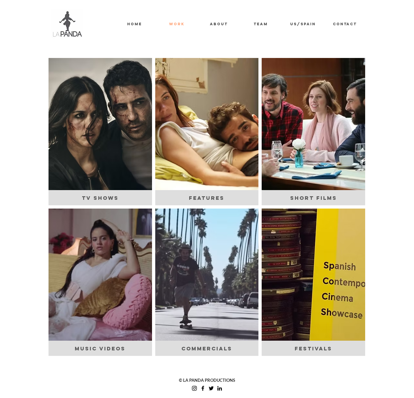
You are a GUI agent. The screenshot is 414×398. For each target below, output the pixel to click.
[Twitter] (211, 388)
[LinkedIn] (219, 388)
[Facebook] (203, 388)
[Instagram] (194, 388)
